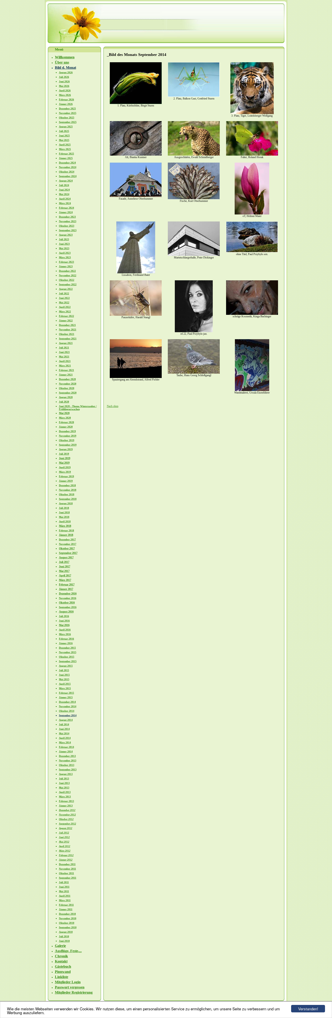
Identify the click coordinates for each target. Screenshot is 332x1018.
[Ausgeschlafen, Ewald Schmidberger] (194, 154)
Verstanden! (308, 1008)
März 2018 (65, 525)
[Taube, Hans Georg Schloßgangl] (194, 372)
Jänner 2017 (66, 589)
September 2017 (68, 553)
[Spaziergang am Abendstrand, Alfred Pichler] (136, 377)
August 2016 (66, 611)
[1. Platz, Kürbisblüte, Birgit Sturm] (136, 103)
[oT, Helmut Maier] (252, 213)
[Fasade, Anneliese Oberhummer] (136, 196)
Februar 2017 (67, 584)
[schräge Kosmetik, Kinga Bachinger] (252, 314)
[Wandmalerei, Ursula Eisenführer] (252, 390)
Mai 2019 (64, 462)
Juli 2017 (64, 562)
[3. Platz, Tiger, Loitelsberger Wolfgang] (252, 113)
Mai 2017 (64, 571)
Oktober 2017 (67, 548)
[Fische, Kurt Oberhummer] (194, 198)
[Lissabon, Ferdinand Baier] (135, 272)
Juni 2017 (64, 566)
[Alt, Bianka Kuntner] (136, 154)
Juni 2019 (64, 458)
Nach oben (112, 406)
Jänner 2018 (66, 535)
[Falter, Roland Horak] (252, 154)
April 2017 (65, 575)
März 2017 (65, 580)
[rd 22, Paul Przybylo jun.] (194, 331)
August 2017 (66, 557)
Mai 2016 (64, 625)
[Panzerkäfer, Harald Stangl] (136, 314)
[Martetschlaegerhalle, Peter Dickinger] (194, 255)
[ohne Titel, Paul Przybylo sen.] (252, 251)
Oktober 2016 (67, 602)
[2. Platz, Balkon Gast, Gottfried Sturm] (194, 96)
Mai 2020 (64, 413)
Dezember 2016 (68, 593)
